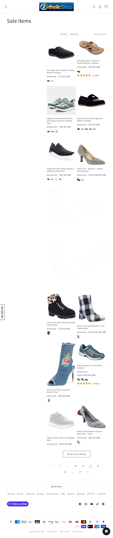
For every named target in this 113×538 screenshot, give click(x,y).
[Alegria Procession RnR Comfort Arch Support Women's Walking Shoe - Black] (48, 131)
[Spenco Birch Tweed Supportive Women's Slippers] (91, 100)
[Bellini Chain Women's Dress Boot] (61, 260)
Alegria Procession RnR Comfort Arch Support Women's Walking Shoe (59, 120)
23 (98, 466)
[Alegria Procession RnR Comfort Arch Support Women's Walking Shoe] (61, 100)
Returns (70, 493)
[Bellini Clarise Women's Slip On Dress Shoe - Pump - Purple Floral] (78, 442)
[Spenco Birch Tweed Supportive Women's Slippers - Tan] (94, 129)
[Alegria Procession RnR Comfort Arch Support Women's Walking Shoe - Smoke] (52, 131)
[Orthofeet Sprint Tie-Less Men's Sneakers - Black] (86, 379)
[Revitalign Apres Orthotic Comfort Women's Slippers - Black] (48, 80)
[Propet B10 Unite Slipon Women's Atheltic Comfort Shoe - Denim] (52, 179)
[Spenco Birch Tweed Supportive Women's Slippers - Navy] (86, 129)
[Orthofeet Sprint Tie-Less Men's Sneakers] (91, 352)
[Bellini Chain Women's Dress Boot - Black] (48, 291)
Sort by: (63, 34)
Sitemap (11, 493)
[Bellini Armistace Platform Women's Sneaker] (91, 201)
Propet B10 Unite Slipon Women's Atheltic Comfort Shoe (60, 170)
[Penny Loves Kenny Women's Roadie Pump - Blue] (48, 400)
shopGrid (101, 493)
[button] (6, 7)
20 (76, 466)
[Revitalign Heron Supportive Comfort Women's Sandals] (91, 47)
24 (65, 472)
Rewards (81, 493)
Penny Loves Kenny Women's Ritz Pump (90, 270)
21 (83, 466)
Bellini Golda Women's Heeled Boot (61, 227)
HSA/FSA (91, 493)
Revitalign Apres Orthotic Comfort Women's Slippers (60, 71)
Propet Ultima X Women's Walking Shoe (61, 439)
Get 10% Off (2, 312)
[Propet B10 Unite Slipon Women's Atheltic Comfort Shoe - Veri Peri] (60, 179)
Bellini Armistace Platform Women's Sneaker (87, 221)
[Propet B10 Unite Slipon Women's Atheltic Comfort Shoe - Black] (48, 179)
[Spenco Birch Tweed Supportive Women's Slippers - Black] (78, 129)
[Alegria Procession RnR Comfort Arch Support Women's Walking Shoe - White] (56, 131)
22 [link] (90, 465)
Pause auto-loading (76, 454)
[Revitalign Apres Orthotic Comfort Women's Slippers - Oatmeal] (52, 80)
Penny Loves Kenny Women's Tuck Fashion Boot (91, 327)
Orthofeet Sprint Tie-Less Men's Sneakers (89, 367)
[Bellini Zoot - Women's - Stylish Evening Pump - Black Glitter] (78, 179)
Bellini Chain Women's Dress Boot (60, 283)
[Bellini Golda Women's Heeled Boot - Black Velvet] (48, 235)
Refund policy (65, 531)
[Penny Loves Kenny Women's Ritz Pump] (91, 253)
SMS (63, 493)
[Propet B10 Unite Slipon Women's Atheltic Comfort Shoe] (61, 150)
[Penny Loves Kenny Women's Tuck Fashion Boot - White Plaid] (78, 336)
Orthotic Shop (39, 532)
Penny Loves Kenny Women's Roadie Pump (58, 391)
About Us (30, 493)
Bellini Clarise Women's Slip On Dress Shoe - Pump (89, 432)
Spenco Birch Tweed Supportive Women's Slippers (90, 119)
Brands (20, 493)
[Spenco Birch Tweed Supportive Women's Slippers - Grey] (82, 129)
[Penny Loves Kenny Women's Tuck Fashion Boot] (91, 308)
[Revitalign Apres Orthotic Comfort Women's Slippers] (61, 52)
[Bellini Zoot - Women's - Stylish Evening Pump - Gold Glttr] (82, 179)
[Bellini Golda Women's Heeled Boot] (61, 205)
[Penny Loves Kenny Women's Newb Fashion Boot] (61, 306)
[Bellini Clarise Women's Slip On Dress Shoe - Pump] (91, 416)
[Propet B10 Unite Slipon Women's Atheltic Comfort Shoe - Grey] (56, 179)
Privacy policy (52, 531)
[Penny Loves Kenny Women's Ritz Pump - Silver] (78, 280)
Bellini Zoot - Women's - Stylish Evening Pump (89, 170)
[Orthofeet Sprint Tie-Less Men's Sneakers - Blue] (78, 379)
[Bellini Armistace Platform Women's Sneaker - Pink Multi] (78, 230)
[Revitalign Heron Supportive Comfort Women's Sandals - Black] (78, 71)
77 (80, 472)
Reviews (40, 493)
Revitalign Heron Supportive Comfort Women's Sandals (88, 62)
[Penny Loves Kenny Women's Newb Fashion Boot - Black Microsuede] (48, 333)
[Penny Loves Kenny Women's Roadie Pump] (61, 364)
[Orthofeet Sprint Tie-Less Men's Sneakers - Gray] (82, 379)
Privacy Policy (53, 493)
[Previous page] (53, 466)
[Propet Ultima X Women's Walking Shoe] (61, 419)
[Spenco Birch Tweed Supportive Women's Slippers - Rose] (90, 129)
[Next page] (88, 472)
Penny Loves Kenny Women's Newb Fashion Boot (61, 323)
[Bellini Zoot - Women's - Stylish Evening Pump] (91, 150)
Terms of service (78, 531)
